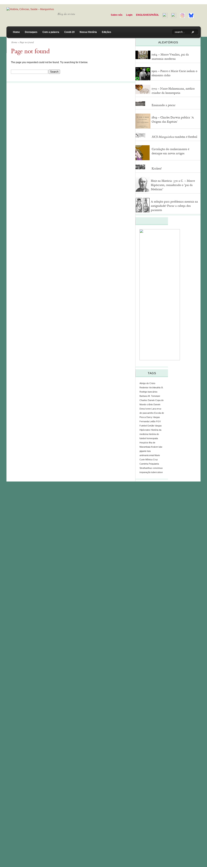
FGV (158, 421)
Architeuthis (155, 387)
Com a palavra (50, 32)
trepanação (145, 472)
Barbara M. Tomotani (149, 396)
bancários (152, 392)
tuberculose (157, 472)
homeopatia (152, 438)
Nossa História (88, 32)
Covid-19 (69, 32)
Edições (106, 32)
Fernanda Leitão (147, 421)
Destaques (31, 32)
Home (16, 32)
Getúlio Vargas (154, 425)
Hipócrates (144, 430)
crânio (150, 404)
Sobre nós (117, 15)
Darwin (156, 404)
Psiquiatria (154, 464)
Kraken (154, 447)
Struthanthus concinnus (151, 468)
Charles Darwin (147, 400)
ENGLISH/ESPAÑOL (147, 15)
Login (129, 15)
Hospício (143, 442)
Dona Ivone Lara (147, 408)
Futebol (143, 425)
